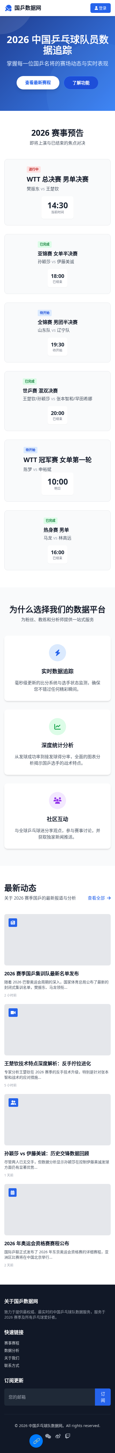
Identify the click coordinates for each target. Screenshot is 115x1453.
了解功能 (81, 83)
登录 (102, 7)
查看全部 (97, 898)
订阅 (103, 1397)
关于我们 (11, 1357)
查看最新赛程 (38, 82)
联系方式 (11, 1365)
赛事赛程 (11, 1342)
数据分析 (11, 1350)
